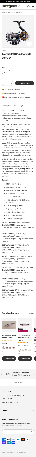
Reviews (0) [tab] (18, 106)
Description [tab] (6, 106)
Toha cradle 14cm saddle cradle (9, 336)
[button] (28, 6)
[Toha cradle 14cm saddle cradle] (9, 325)
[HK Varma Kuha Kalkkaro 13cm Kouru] (25, 325)
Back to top (18, 382)
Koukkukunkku (10, 452)
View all (31, 313)
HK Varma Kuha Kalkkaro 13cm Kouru (24, 337)
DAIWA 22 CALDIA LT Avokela (15, 12)
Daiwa (4, 50)
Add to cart (24, 83)
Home (3, 12)
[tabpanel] (18, 204)
